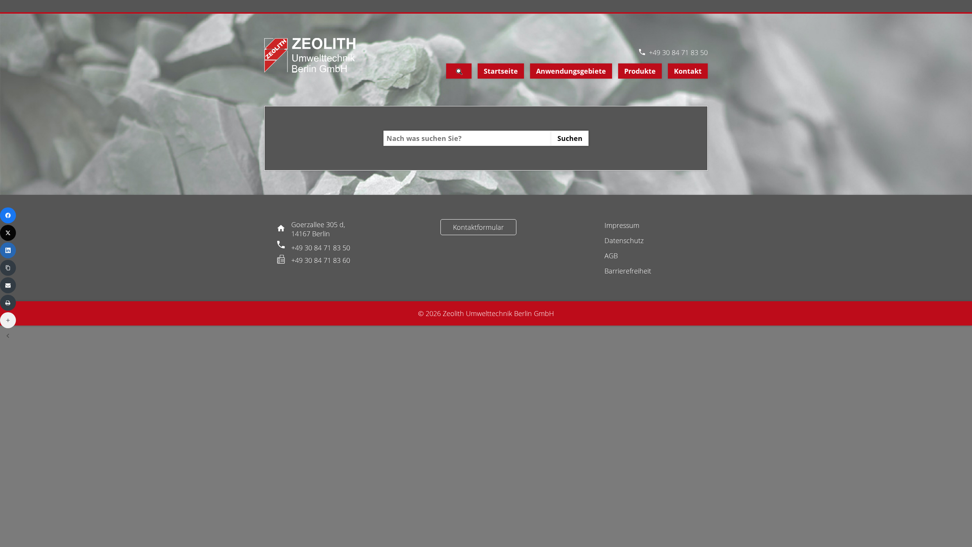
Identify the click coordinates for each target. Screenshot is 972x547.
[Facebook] (8, 215)
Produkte (640, 71)
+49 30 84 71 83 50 (678, 52)
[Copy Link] (8, 268)
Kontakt (688, 71)
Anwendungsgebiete (571, 71)
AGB (611, 255)
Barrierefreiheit (627, 270)
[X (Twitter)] (8, 233)
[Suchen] (459, 71)
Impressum (621, 225)
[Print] (8, 303)
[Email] (8, 285)
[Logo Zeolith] (309, 55)
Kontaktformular (478, 227)
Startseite (501, 71)
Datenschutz (624, 240)
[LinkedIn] (8, 250)
